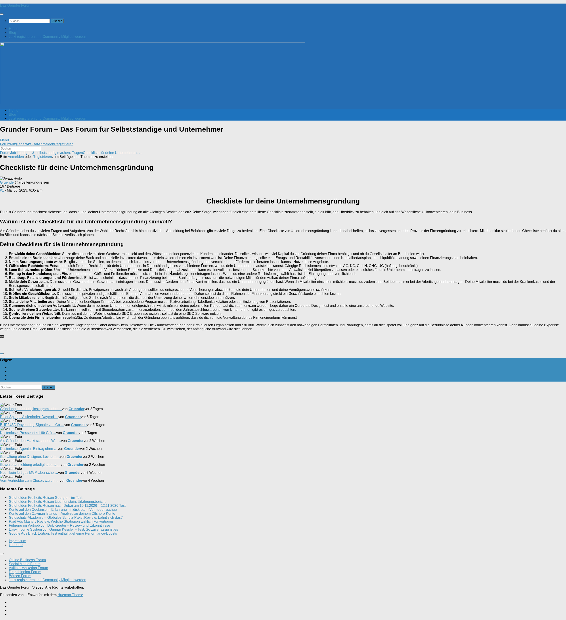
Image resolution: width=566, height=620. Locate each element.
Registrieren (63, 144)
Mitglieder (18, 144)
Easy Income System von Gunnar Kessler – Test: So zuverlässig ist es (63, 529)
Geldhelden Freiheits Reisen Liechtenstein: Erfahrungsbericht (57, 501)
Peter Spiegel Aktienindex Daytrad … (29, 417)
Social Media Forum (24, 564)
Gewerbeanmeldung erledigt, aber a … (30, 464)
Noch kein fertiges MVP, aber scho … (29, 472)
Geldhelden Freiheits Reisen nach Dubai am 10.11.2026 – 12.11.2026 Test (67, 505)
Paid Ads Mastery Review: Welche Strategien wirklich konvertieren (61, 521)
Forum (5, 144)
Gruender (7, 182)
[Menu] (2, 14)
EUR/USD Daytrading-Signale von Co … (32, 425)
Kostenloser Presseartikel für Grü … (28, 433)
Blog (12, 33)
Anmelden (46, 144)
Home (13, 29)
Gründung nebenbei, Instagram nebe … (31, 409)
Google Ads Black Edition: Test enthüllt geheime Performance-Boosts (63, 533)
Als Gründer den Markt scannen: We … (30, 441)
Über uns (16, 545)
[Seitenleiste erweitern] (2, 353)
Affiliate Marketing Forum (28, 568)
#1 (2, 190)
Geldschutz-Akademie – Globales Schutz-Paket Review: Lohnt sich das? (66, 517)
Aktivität (32, 144)
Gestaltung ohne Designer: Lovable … (30, 457)
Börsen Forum (20, 576)
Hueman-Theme (70, 595)
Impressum (17, 541)
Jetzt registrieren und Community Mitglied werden (47, 36)
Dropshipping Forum (25, 572)
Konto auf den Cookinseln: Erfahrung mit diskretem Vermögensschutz (63, 509)
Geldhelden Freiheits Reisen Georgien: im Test (45, 497)
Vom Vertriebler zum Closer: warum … (30, 480)
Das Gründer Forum (15, 5)
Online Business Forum (27, 560)
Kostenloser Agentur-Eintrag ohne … (28, 449)
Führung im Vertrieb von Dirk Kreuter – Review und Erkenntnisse (59, 525)
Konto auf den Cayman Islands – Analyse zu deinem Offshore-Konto (62, 513)
